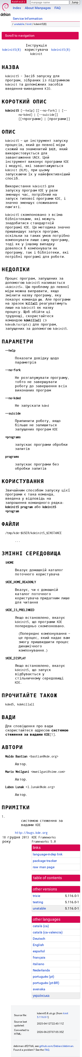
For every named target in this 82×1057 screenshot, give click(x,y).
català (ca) (41, 926)
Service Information (27, 19)
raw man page (43, 867)
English (38, 945)
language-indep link (47, 854)
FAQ (57, 8)
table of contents (47, 878)
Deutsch (39, 939)
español (39, 951)
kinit (29, 24)
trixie (36, 896)
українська (41, 996)
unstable (19, 24)
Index (17, 8)
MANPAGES (18, 1)
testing (38, 902)
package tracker (45, 861)
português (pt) (43, 977)
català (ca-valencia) (48, 932)
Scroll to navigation (19, 36)
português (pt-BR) (46, 983)
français (39, 957)
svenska (39, 989)
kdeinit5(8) (11, 49)
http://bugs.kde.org (31, 832)
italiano (38, 964)
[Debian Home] (5, 8)
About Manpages (38, 8)
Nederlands (41, 970)
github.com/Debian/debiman (56, 1046)
